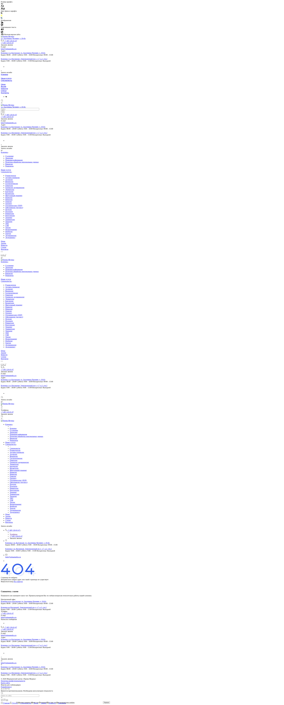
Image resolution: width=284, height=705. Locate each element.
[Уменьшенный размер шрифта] (2, 4)
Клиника (4, 74)
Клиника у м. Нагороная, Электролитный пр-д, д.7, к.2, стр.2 (24, 59)
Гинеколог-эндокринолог (15, 188)
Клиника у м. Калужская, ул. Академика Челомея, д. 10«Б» (23, 53)
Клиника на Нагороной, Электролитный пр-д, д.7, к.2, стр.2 (23, 607)
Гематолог (9, 186)
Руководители (10, 176)
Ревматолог (9, 214)
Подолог (8, 210)
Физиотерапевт (11, 229)
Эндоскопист (10, 237)
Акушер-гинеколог (12, 178)
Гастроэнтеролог (11, 184)
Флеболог (9, 231)
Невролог (9, 200)
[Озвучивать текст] (2, 30)
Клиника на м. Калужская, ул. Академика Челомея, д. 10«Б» (23, 601)
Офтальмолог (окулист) (14, 208)
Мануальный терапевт (13, 196)
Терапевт (8, 218)
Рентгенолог (10, 216)
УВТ (7, 223)
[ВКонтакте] (6, 97)
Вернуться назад (7, 581)
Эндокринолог (11, 235)
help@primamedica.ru (8, 49)
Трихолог (8, 221)
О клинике (9, 156)
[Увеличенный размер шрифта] (3, 9)
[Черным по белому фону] (1, 13)
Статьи (3, 91)
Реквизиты (9, 166)
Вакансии (9, 164)
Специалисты (6, 80)
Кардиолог (9, 192)
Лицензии (9, 158)
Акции (3, 86)
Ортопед (8, 204)
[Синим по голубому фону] (1, 18)
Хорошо (106, 702)
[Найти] (3, 111)
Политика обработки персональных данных (22, 162)
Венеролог (9, 182)
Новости (4, 89)
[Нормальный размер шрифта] (2, 6)
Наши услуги (6, 78)
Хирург (8, 233)
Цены (3, 84)
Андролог (9, 180)
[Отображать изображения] (2, 23)
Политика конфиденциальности (13, 681)
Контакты (5, 93)
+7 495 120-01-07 (10, 41)
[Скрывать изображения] (2, 25)
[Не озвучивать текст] (2, 32)
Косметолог (9, 194)
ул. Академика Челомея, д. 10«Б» (13, 38)
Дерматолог (9, 190)
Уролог (8, 227)
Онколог (8, 202)
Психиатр (9, 212)
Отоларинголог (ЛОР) (13, 206)
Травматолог (10, 219)
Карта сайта (5, 683)
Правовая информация (14, 160)
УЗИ (7, 225)
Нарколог (9, 198)
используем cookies (67, 702)
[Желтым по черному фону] (1, 16)
